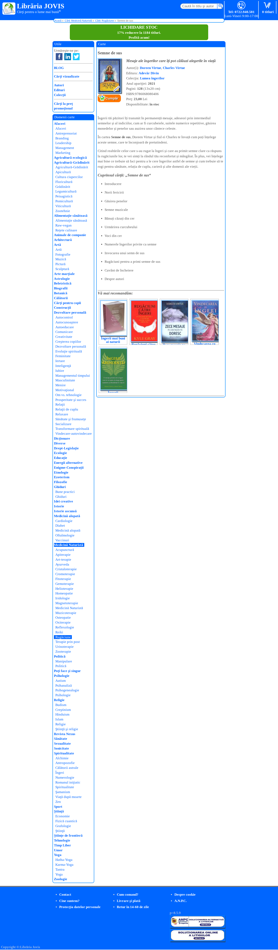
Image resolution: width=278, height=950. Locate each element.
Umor (58, 850)
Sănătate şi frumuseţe (70, 419)
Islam (59, 719)
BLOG (59, 68)
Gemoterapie (64, 584)
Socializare (63, 424)
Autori (59, 85)
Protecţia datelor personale (80, 907)
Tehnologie (62, 840)
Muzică (60, 259)
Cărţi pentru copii (67, 303)
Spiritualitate (64, 753)
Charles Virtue (174, 68)
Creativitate (63, 337)
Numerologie (64, 777)
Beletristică (62, 283)
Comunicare (64, 332)
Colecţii (60, 95)
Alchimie (62, 758)
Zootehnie (62, 211)
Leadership (63, 143)
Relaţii (60, 404)
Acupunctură (64, 550)
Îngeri (59, 773)
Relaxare (61, 414)
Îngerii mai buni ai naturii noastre (113, 341)
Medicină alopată (67, 516)
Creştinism (63, 710)
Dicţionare (62, 438)
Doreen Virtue (150, 68)
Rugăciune (63, 637)
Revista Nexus (64, 734)
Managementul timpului (72, 376)
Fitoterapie (63, 579)
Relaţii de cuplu (66, 409)
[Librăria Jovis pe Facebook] (59, 56)
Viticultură (63, 206)
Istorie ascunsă (65, 511)
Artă (57, 245)
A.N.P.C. (180, 901)
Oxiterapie (63, 622)
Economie (62, 816)
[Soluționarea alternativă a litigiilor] (197, 927)
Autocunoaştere (66, 322)
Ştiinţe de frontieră (68, 835)
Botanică (60, 293)
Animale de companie (70, 235)
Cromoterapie (65, 574)
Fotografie (62, 254)
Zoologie (60, 879)
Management (64, 148)
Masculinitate (65, 380)
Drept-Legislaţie (66, 448)
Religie (59, 700)
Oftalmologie (64, 535)
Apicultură (63, 172)
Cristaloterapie (66, 569)
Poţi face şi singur (67, 671)
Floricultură (63, 182)
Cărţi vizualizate (66, 76)
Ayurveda (62, 564)
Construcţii (62, 308)
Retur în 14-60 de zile (133, 907)
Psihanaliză (63, 685)
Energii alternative (68, 463)
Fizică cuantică (66, 821)
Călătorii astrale (66, 768)
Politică (60, 656)
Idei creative (63, 501)
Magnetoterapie (66, 603)
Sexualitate (62, 743)
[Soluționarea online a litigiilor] (197, 940)
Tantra (60, 869)
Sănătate (60, 739)
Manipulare (63, 661)
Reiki (59, 632)
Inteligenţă (63, 366)
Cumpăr (111, 98)
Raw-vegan (63, 225)
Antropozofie (65, 763)
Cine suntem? (69, 901)
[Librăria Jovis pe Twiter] (76, 56)
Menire (60, 385)
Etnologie (61, 472)
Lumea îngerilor (152, 78)
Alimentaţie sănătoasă (71, 216)
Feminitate (63, 356)
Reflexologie (64, 627)
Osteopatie (63, 617)
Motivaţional (64, 390)
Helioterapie (64, 589)
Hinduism (62, 714)
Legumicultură (66, 191)
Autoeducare (64, 327)
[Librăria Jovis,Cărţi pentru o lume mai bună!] (9, 8)
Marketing (62, 153)
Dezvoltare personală (70, 312)
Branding (62, 138)
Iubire (59, 371)
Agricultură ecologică (70, 158)
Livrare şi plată (128, 901)
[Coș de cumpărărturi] (268, 5)
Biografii (61, 288)
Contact (65, 894)
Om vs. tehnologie (68, 395)
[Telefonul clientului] (241, 5)
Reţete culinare (66, 230)
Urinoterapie (64, 647)
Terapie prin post (67, 642)
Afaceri (59, 124)
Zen (58, 802)
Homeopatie (64, 593)
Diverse (60, 443)
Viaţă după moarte (68, 797)
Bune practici (65, 492)
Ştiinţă (59, 811)
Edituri (59, 90)
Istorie (59, 506)
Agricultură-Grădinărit (72, 162)
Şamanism (62, 792)
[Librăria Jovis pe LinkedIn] (67, 56)
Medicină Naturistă (68, 545)
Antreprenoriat (66, 133)
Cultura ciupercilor (69, 177)
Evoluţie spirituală (68, 351)
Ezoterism (61, 477)
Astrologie (62, 279)
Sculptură (62, 269)
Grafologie (63, 826)
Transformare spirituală (72, 429)
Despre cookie (185, 894)
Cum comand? (127, 894)
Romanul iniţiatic (67, 782)
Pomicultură (64, 201)
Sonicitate (61, 748)
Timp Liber (62, 845)
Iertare (60, 361)
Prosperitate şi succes (70, 400)
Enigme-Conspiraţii (69, 468)
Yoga (57, 855)
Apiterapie (63, 555)
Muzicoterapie (65, 613)
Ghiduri (60, 487)
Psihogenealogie (67, 690)
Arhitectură (63, 240)
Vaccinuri (62, 540)
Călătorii (61, 298)
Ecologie (60, 453)
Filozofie (60, 482)
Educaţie (60, 458)
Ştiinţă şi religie (66, 729)
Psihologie (61, 676)
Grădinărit (62, 187)
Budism (60, 705)
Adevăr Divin (149, 73)
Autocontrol (64, 317)
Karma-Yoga (64, 865)
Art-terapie (63, 559)
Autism (60, 681)
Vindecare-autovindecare (73, 434)
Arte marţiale (64, 274)
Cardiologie (63, 521)
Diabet (60, 526)
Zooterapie (63, 651)
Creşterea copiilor (68, 342)
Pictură (60, 264)
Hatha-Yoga (63, 860)
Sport (58, 807)
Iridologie (62, 598)
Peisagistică (63, 196)
